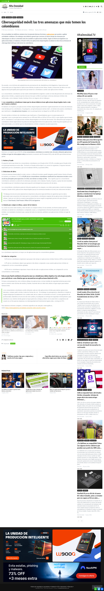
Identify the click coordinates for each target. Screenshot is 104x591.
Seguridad (20, 17)
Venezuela (97, 136)
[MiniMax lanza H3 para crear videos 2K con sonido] (89, 79)
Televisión (91, 238)
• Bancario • (70, 586)
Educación (85, 136)
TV (8, 12)
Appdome (13, 343)
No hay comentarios (8, 30)
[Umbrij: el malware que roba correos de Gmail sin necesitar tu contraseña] (89, 328)
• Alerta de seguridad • (36, 586)
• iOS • (58, 586)
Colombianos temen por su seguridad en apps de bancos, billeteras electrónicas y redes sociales (13, 330)
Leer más (79, 115)
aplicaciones (50, 34)
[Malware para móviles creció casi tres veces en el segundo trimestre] (60, 322)
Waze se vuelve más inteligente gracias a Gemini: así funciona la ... (60, 390)
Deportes (80, 289)
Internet (80, 490)
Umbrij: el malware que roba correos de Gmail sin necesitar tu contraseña (89, 345)
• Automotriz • (63, 586)
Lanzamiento (81, 188)
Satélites (87, 440)
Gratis (91, 136)
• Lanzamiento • (46, 586)
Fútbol (79, 238)
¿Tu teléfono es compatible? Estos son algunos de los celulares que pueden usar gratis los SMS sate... (89, 445)
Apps (5, 12)
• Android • (53, 586)
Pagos (89, 389)
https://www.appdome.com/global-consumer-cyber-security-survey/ (25, 308)
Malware (95, 339)
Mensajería (80, 440)
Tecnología (80, 90)
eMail (90, 339)
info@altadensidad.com (63, 588)
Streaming (84, 238)
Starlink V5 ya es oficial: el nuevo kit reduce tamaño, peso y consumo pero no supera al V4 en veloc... (89, 495)
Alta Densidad (16, 5)
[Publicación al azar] (97, 12)
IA (2, 12)
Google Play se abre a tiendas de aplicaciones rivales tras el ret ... (34, 390)
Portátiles (99, 188)
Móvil (14, 17)
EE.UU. (85, 389)
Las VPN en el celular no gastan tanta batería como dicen (11, 390)
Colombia (8, 17)
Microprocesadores (90, 188)
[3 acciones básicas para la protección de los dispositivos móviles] (37, 322)
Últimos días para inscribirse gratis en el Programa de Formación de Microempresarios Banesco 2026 (89, 142)
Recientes (82, 67)
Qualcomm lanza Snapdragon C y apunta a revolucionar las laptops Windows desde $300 (89, 193)
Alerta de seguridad (83, 339)
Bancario (80, 136)
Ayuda (11, 12)
